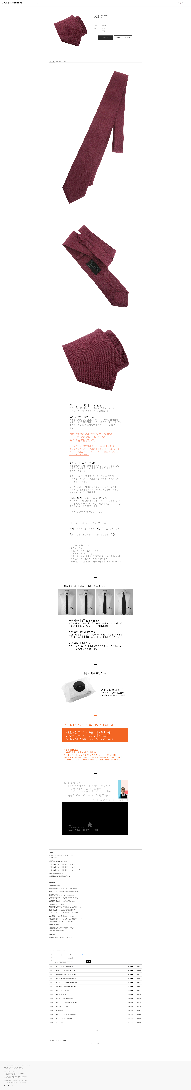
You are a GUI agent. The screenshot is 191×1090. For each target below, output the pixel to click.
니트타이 (62, 3)
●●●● (81, 954)
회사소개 (11, 1068)
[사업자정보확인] (24, 1076)
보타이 (69, 3)
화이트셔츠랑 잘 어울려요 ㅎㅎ (62, 1006)
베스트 (26, 3)
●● (75, 954)
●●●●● (84, 954)
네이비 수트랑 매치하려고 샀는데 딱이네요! (64, 998)
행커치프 (75, 3)
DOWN (186, 1086)
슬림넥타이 (46, 3)
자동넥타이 (55, 3)
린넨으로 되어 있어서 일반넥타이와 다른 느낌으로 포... (67, 1002)
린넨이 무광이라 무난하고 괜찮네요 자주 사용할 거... (66, 978)
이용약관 (15, 1068)
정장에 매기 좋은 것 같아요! (61, 994)
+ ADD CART (118, 37)
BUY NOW (105, 37)
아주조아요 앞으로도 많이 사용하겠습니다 (64, 1018)
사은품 (89, 3)
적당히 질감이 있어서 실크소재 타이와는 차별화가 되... (67, 982)
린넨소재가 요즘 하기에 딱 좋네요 (62, 990)
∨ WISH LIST (127, 37)
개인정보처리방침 (21, 1068)
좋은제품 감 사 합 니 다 (60, 1022)
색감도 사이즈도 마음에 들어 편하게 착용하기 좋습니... (67, 1014)
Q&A (64, 61)
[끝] (97, 1030)
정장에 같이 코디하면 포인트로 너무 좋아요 (64, 966)
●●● (78, 954)
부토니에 (83, 3)
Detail (52, 61)
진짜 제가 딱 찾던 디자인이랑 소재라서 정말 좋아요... (66, 974)
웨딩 (32, 3)
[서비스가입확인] (24, 1080)
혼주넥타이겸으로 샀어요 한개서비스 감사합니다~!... (66, 986)
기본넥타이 (38, 3)
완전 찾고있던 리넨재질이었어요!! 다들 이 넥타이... (66, 970)
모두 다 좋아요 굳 (59, 1010)
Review (58, 61)
